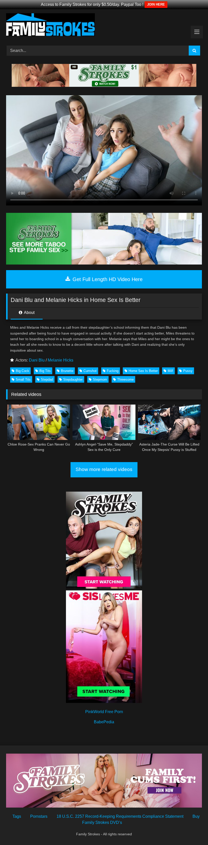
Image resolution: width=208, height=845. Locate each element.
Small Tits (23, 379)
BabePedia (104, 722)
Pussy (188, 371)
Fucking (112, 371)
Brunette (67, 371)
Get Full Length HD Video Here (107, 279)
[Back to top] (192, 830)
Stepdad (47, 379)
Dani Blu (37, 360)
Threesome (125, 379)
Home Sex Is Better (143, 371)
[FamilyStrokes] (104, 25)
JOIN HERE (156, 4)
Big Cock (22, 371)
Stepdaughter (73, 379)
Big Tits (45, 371)
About (28, 312)
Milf (170, 371)
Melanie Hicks (60, 360)
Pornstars (38, 816)
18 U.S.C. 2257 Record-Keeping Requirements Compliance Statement (120, 816)
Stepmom (100, 379)
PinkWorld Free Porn (104, 712)
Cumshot (90, 371)
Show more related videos (104, 469)
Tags (16, 816)
